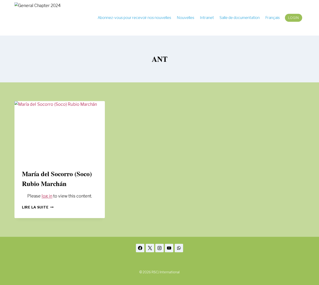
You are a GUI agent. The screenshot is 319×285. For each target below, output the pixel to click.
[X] (150, 248)
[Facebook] (140, 248)
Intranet (207, 17)
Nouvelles (185, 17)
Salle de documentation (240, 17)
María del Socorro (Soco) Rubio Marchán (57, 178)
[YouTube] (169, 248)
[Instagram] (159, 248)
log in (47, 196)
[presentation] (59, 131)
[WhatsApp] (179, 248)
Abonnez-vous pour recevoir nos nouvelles (134, 17)
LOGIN (293, 18)
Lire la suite (37, 207)
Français (272, 17)
